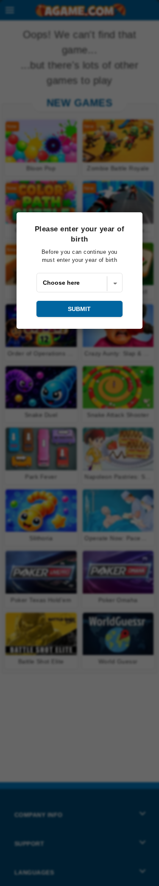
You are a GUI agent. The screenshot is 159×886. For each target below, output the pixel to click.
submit (79, 309)
